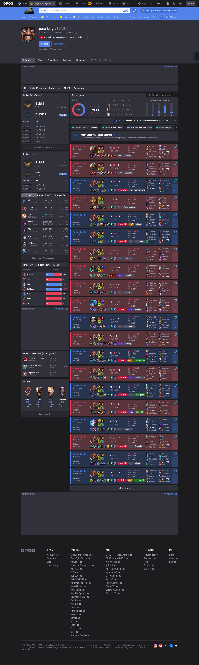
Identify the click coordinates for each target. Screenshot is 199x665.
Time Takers (76, 611)
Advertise (173, 558)
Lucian (30, 207)
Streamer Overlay (79, 635)
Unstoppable (140, 361)
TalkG (73, 625)
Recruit (172, 562)
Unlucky (138, 309)
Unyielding (129, 275)
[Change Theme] (174, 3)
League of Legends (42, 3)
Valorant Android (113, 569)
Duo (72, 621)
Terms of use (150, 558)
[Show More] (168, 3)
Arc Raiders (76, 590)
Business (173, 555)
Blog (49, 562)
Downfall (128, 258)
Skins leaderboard (86, 17)
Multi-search (144, 17)
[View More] (158, 3)
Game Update (159, 17)
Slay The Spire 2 (78, 593)
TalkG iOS (110, 586)
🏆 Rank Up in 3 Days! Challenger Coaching (149, 10)
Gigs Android (111, 576)
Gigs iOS (109, 579)
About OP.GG (53, 555)
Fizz (29, 250)
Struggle (127, 156)
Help (146, 562)
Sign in (191, 3)
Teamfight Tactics (79, 558)
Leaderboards (104, 17)
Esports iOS (111, 593)
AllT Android (111, 562)
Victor (138, 224)
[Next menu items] (162, 17)
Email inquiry (150, 565)
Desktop (74, 614)
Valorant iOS (111, 572)
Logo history (52, 565)
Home (24, 17)
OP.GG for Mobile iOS (115, 558)
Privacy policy (150, 555)
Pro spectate (120, 17)
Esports (74, 628)
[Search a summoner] (126, 10)
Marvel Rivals (77, 586)
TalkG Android (112, 583)
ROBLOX (74, 576)
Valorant (74, 569)
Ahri (29, 229)
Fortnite (74, 600)
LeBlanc (31, 243)
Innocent (139, 412)
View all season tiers (43, 147)
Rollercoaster (129, 207)
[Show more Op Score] (175, 121)
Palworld (75, 562)
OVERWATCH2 (77, 579)
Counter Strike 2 (78, 597)
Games (74, 618)
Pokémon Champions (80, 565)
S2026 (29, 195)
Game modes (54, 17)
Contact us (149, 569)
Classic (70, 17)
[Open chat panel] (197, 56)
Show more (124, 488)
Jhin (29, 236)
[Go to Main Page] (8, 3)
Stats (132, 17)
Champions (36, 17)
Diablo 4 (74, 604)
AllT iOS (109, 565)
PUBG (73, 572)
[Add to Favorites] (68, 29)
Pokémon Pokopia (79, 583)
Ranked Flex (60, 195)
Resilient (128, 429)
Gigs (72, 632)
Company (51, 558)
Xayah (30, 222)
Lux (29, 215)
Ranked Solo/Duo (45, 195)
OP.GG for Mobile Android (117, 555)
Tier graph (58, 44)
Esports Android (113, 590)
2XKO (73, 607)
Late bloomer (140, 190)
